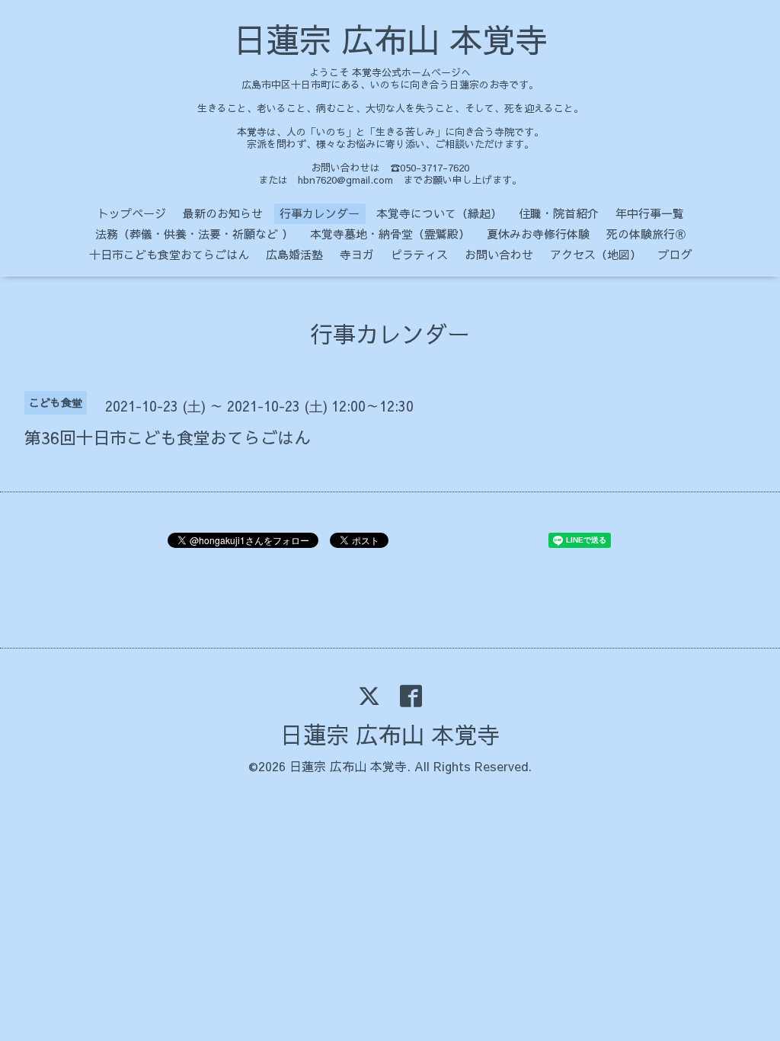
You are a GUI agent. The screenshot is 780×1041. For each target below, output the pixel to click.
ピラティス (419, 254)
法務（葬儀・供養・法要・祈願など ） (194, 234)
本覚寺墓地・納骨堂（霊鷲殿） (390, 234)
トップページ (132, 213)
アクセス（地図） (595, 254)
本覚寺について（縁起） (439, 213)
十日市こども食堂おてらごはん (169, 254)
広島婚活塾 (294, 254)
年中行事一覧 (649, 213)
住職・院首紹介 (559, 213)
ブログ (675, 254)
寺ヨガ (357, 254)
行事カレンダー (320, 213)
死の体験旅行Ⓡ (646, 234)
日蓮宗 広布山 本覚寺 (390, 39)
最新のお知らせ (223, 213)
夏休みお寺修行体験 (538, 234)
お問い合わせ (499, 254)
